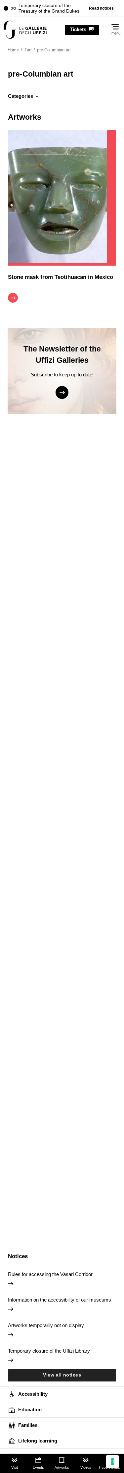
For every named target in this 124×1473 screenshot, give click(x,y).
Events (38, 1467)
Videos (85, 1467)
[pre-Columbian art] (25, 30)
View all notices (62, 1375)
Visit (14, 1467)
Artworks (62, 1467)
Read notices (101, 8)
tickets (78, 29)
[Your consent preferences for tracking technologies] (112, 1461)
